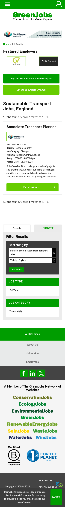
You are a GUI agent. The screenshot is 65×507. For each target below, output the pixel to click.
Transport (15, 311)
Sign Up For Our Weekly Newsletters (31, 78)
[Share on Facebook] (24, 373)
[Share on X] (41, 373)
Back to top (34, 334)
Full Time (15, 290)
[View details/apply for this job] (15, 137)
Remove (54, 252)
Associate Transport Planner (31, 127)
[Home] (32, 16)
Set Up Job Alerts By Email (31, 90)
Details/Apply (31, 187)
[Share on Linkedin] (32, 373)
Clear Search (16, 270)
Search (17, 228)
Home (6, 44)
